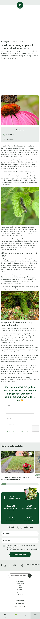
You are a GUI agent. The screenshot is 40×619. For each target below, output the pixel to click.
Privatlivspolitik (20, 600)
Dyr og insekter (26, 41)
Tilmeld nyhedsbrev (20, 554)
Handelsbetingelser (20, 606)
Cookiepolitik (20, 603)
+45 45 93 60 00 (20, 589)
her (9, 549)
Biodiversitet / (17, 41)
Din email (6, 540)
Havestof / (11, 41)
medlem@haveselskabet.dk (20, 592)
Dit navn (6, 534)
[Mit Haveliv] (25, 614)
